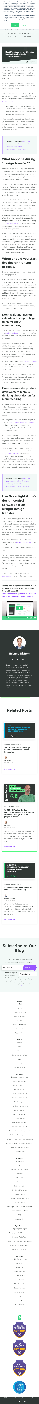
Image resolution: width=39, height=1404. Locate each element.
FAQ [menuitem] (19, 1215)
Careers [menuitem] (19, 1008)
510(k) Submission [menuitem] (20, 1284)
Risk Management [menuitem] (20, 1089)
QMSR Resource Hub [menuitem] (19, 1259)
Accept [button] (15, 25)
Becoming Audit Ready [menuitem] (19, 1237)
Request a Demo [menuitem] (19, 1067)
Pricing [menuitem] (19, 1063)
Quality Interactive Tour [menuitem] (19, 1055)
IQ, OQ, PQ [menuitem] (19, 1300)
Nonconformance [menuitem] (19, 1110)
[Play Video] (4, 618)
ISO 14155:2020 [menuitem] (19, 1271)
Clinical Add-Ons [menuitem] (19, 1151)
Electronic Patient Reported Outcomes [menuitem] (19, 1139)
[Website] (24, 659)
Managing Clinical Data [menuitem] (19, 1249)
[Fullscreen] (35, 618)
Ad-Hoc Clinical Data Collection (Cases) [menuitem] (19, 1143)
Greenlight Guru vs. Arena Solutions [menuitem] (19, 1207)
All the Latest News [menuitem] (19, 1025)
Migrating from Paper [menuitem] (19, 1229)
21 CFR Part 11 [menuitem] (19, 1280)
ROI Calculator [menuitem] (19, 1161)
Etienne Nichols (24, 33)
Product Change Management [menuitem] (19, 1131)
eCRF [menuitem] (19, 1309)
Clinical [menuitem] (19, 1051)
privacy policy (19, 986)
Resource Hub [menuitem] (19, 1219)
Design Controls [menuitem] (19, 1288)
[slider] (17, 618)
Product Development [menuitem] (19, 1081)
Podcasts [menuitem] (20, 1174)
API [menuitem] (19, 1059)
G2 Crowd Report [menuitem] (19, 1203)
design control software (24, 542)
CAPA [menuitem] (19, 1296)
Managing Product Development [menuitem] (20, 1233)
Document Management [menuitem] (19, 1077)
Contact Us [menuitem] (19, 1029)
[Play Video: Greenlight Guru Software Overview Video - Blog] (19, 608)
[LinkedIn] (14, 659)
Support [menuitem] (19, 1020)
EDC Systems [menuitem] (19, 1304)
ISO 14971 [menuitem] (19, 1267)
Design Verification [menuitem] (19, 1292)
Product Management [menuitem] (19, 1127)
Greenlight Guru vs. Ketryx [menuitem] (19, 1211)
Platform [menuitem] (19, 1043)
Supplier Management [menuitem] (19, 1122)
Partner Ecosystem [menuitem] (19, 1012)
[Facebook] (14, 1401)
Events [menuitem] (19, 1182)
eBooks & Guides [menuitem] (19, 1194)
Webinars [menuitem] (19, 1178)
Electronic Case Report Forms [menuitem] (19, 1135)
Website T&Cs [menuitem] (19, 1033)
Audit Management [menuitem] (19, 1118)
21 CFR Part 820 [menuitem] (19, 1276)
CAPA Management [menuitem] (19, 1102)
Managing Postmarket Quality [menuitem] (20, 1245)
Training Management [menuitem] (19, 1098)
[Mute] (27, 618)
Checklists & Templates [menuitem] (19, 1190)
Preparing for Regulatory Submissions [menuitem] (19, 1241)
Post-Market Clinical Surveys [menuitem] (19, 1147)
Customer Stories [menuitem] (19, 1186)
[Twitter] (19, 659)
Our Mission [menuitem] (19, 1004)
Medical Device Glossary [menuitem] (19, 1169)
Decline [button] (24, 25)
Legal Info (32, 1398)
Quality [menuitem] (19, 1047)
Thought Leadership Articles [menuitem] (19, 1198)
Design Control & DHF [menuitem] (19, 1085)
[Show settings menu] (31, 618)
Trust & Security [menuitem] (19, 1016)
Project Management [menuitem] (19, 1114)
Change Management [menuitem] (19, 1093)
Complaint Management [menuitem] (19, 1106)
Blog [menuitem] (19, 1165)
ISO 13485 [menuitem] (19, 1263)
